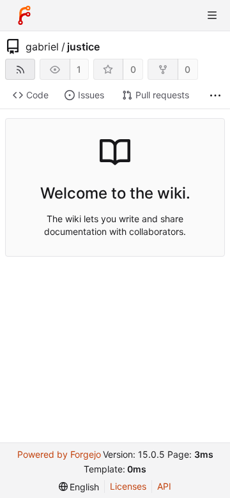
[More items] (215, 95)
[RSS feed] (20, 69)
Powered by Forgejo (59, 454)
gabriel (42, 46)
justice (83, 46)
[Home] (24, 15)
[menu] (79, 486)
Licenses (128, 486)
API (164, 486)
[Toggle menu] (212, 15)
